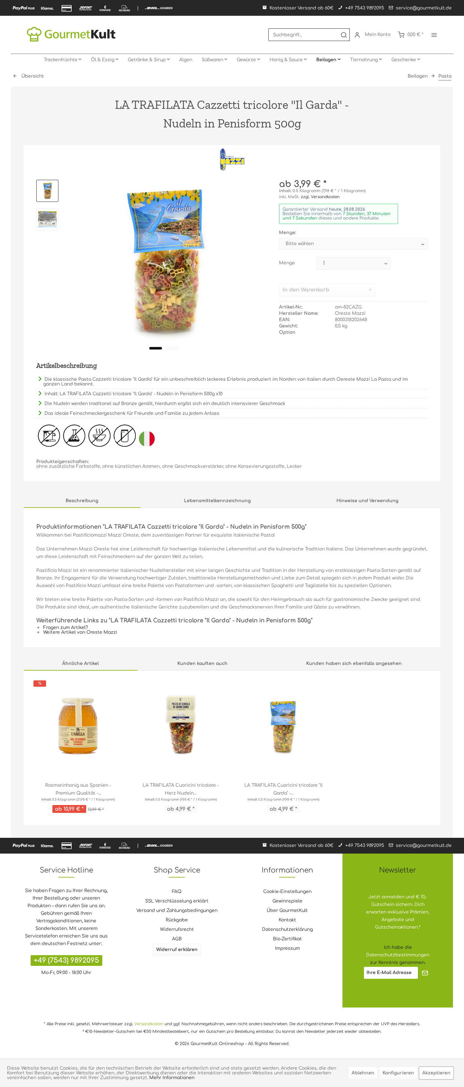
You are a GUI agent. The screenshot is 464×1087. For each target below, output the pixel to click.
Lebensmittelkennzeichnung (217, 500)
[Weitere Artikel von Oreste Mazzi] (232, 159)
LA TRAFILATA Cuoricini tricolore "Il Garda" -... (283, 789)
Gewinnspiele (287, 901)
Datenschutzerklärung (287, 929)
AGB (177, 939)
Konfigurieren (398, 1073)
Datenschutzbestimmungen (397, 955)
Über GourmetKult (287, 910)
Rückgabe (177, 920)
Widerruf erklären (177, 949)
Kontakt (287, 920)
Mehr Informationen (171, 1077)
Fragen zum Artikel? (65, 627)
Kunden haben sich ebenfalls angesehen (354, 663)
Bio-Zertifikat (287, 939)
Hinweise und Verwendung (367, 500)
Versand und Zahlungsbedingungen (176, 910)
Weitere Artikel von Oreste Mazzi (79, 632)
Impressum (287, 948)
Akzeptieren (436, 1073)
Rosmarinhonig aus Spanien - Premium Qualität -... (78, 789)
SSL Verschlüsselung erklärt (176, 901)
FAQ (176, 891)
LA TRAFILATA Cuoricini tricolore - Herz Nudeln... (181, 789)
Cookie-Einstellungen (287, 891)
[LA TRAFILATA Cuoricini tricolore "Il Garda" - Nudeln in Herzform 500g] (283, 726)
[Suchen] (344, 34)
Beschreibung (82, 500)
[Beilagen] (328, 60)
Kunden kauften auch (202, 663)
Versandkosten (148, 1024)
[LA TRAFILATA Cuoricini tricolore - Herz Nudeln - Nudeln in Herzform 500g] (181, 726)
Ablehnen (363, 1073)
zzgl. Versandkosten (320, 197)
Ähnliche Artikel (80, 663)
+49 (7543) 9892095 (66, 960)
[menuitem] (309, 34)
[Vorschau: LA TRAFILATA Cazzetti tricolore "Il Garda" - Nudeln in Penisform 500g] (47, 191)
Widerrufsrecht (177, 929)
